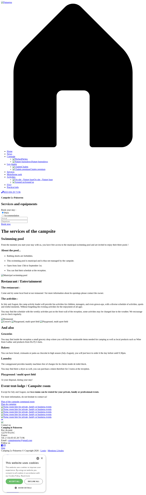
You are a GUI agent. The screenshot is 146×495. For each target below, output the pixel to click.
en (4, 448)
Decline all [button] (33, 481)
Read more (25, 476)
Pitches (24, 159)
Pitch (6, 213)
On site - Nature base (43, 179)
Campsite (11, 156)
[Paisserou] (6, 2)
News (9, 154)
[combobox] (37, 458)
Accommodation (11, 215)
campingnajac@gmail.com (20, 440)
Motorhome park (14, 174)
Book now (6, 224)
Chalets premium (37, 169)
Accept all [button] (14, 481)
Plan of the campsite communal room (18, 401)
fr (2, 448)
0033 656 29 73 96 (12, 192)
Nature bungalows (39, 161)
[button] (24, 487)
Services (10, 172)
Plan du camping (8, 404)
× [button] (42, 458)
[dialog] (24, 473)
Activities (11, 177)
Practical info (13, 187)
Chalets (25, 167)
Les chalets (12, 164)
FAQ (9, 184)
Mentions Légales (56, 450)
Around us (29, 182)
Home (9, 151)
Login (43, 450)
